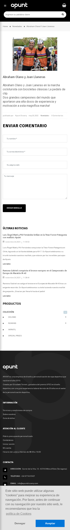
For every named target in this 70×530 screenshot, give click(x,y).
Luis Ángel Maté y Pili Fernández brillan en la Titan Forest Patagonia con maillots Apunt (35, 236)
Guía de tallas (9, 418)
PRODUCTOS (12, 303)
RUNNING (12, 323)
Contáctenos (8, 440)
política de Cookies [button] (18, 513)
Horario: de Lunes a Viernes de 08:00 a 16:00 (22, 452)
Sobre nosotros (9, 414)
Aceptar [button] (50, 523)
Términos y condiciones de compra (17, 410)
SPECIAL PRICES (15, 336)
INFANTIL (12, 330)
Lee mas (6, 264)
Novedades (45, 116)
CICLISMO (12, 317)
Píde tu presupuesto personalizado (18, 436)
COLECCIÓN (8, 312)
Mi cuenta (7, 448)
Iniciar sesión (9, 444)
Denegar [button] (20, 523)
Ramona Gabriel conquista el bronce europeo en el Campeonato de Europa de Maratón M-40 (35, 271)
